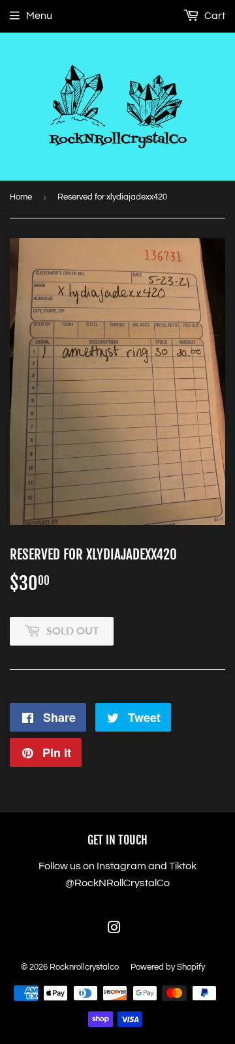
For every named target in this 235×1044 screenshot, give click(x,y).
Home (21, 196)
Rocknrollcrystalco (84, 967)
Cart (213, 15)
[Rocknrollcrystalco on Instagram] (114, 929)
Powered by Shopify (168, 967)
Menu (39, 15)
